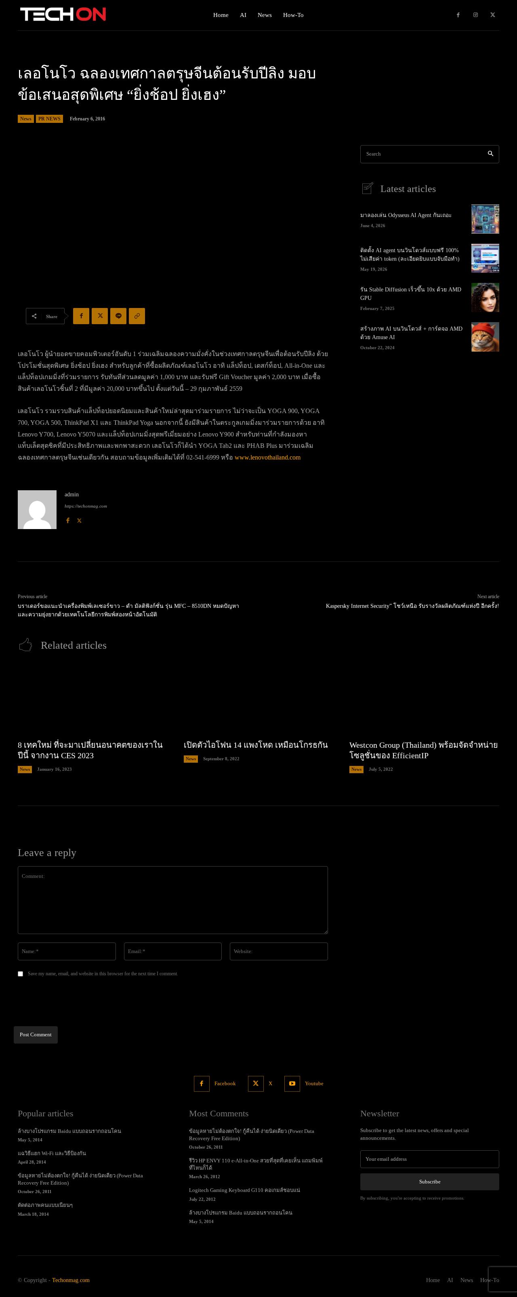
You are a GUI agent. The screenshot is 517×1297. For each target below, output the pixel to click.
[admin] (37, 509)
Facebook (225, 1083)
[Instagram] (475, 15)
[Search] (490, 154)
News (26, 119)
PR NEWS (49, 119)
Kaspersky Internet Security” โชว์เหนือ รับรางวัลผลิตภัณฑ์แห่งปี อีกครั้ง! (412, 606)
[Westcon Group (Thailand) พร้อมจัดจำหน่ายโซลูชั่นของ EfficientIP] (424, 699)
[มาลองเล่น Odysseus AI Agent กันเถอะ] (485, 219)
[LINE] (118, 316)
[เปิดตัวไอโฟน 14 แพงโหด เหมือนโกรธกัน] (259, 699)
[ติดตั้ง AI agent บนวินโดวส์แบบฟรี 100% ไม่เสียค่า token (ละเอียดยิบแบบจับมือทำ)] (485, 258)
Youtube (314, 1083)
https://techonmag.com (86, 506)
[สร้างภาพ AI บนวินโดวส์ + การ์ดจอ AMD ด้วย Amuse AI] (485, 336)
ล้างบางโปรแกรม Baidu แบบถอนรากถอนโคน (69, 1131)
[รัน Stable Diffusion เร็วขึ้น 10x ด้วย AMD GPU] (485, 297)
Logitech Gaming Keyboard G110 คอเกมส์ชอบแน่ (244, 1190)
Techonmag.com (71, 1280)
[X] (492, 15)
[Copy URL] (137, 316)
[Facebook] (458, 15)
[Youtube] (292, 1084)
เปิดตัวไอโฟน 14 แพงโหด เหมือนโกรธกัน (256, 744)
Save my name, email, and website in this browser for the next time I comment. (103, 973)
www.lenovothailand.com (268, 457)
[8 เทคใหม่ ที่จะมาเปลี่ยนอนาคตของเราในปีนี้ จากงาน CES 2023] (93, 699)
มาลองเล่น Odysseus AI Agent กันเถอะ (406, 215)
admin (72, 494)
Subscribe (430, 1182)
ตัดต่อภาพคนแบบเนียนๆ (45, 1205)
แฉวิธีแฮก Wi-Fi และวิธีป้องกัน (52, 1153)
